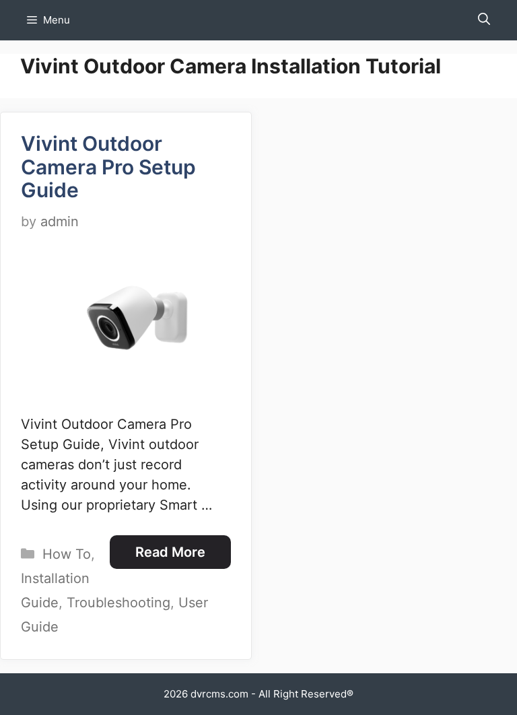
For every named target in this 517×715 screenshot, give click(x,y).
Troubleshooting (118, 602)
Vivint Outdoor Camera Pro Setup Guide (108, 166)
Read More (170, 552)
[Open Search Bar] (484, 20)
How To (66, 554)
